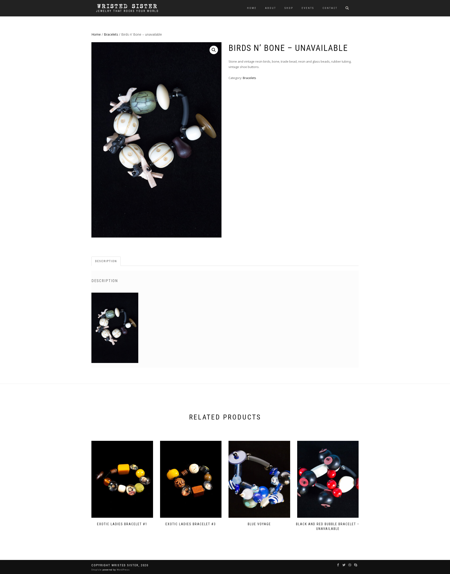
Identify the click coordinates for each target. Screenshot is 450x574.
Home (252, 8)
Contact (330, 8)
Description (106, 261)
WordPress (123, 569)
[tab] (106, 261)
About (270, 8)
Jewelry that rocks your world (127, 11)
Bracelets (111, 34)
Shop (289, 8)
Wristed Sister (127, 6)
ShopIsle (96, 569)
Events (308, 8)
